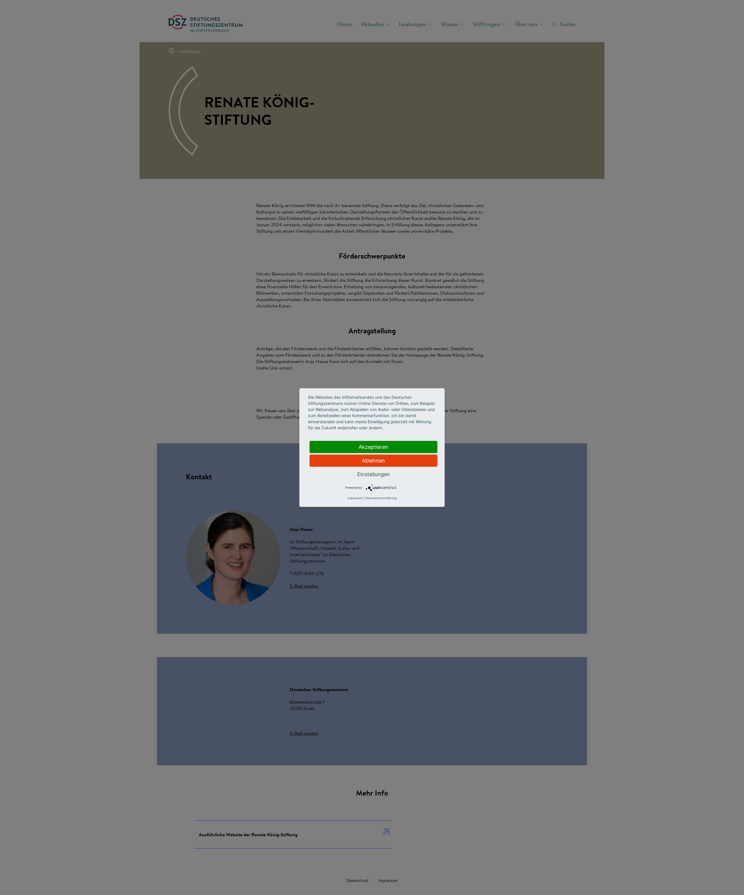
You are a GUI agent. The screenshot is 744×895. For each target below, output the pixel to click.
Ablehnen (373, 460)
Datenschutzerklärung (381, 498)
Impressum (355, 498)
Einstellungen (373, 474)
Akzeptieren (373, 447)
